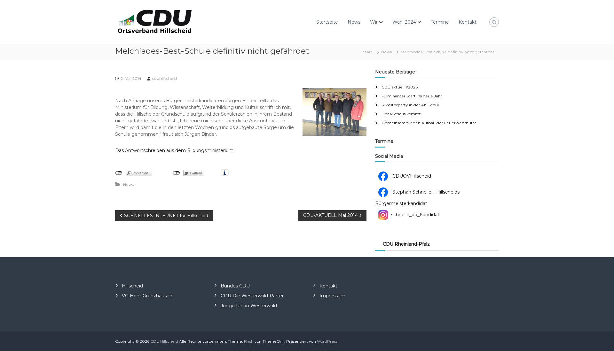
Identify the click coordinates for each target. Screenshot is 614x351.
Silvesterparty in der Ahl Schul (410, 105)
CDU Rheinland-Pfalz (406, 244)
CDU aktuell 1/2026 (400, 87)
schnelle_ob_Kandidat (415, 214)
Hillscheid (132, 286)
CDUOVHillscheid (411, 176)
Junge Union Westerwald (249, 306)
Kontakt (467, 22)
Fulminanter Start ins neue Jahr (412, 96)
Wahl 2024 (404, 22)
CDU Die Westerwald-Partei (252, 296)
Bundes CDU (235, 286)
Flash (249, 341)
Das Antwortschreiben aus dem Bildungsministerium (174, 150)
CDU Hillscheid (164, 341)
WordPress (327, 341)
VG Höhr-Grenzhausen (147, 296)
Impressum (332, 296)
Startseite (327, 22)
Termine (440, 22)
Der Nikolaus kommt (401, 113)
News (354, 22)
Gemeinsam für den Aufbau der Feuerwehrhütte (429, 122)
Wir (374, 22)
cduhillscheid (164, 78)
